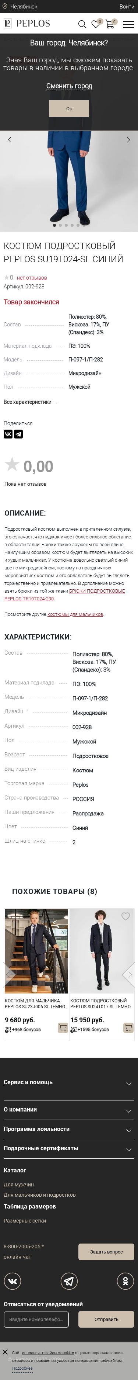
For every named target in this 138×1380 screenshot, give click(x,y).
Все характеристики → (31, 402)
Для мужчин (19, 1184)
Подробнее (22, 1368)
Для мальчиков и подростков (40, 1195)
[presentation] (9, 975)
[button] (9, 140)
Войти (127, 6)
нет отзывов (32, 278)
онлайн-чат (17, 1257)
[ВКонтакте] (8, 434)
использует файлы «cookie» (48, 1352)
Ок (69, 108)
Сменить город (69, 86)
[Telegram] (18, 434)
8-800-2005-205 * (24, 1246)
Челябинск (24, 6)
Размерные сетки (25, 1221)
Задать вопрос (106, 1252)
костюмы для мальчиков (75, 614)
